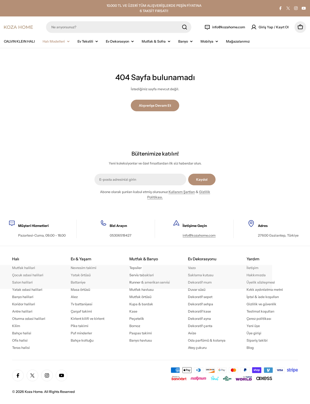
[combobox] (118, 27)
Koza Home (33, 391)
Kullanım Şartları (182, 192)
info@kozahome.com (199, 235)
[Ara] (184, 27)
